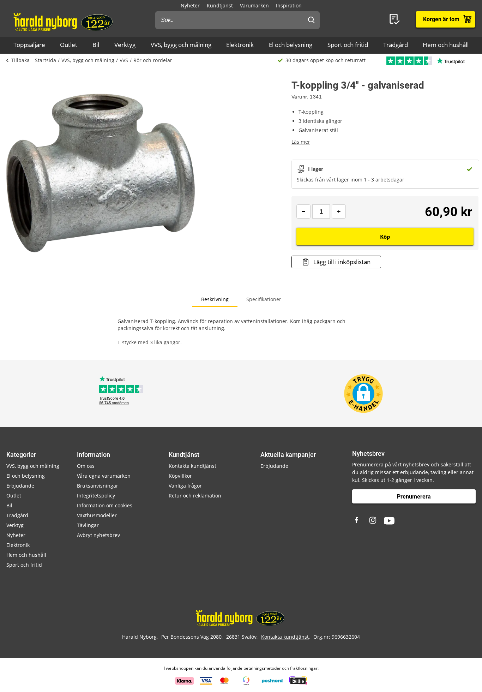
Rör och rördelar (152, 60)
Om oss (86, 466)
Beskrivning (215, 299)
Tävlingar (88, 525)
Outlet (68, 45)
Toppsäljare (29, 45)
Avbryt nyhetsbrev (98, 535)
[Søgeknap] (311, 20)
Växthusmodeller (97, 515)
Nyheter (190, 5)
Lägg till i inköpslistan (341, 262)
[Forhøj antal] (339, 211)
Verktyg (124, 45)
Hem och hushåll (446, 45)
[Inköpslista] (395, 19)
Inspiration (289, 5)
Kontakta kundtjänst (192, 466)
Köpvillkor (180, 475)
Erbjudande (20, 485)
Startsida (45, 60)
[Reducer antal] (303, 211)
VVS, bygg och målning (181, 45)
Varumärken (254, 5)
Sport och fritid (347, 45)
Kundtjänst (220, 5)
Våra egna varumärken (104, 475)
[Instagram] (373, 520)
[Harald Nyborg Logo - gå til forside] (64, 22)
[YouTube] (389, 520)
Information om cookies (104, 505)
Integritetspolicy (96, 495)
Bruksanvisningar (97, 485)
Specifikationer (263, 299)
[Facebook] (357, 520)
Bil (95, 45)
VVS (124, 60)
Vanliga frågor (185, 485)
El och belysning (290, 45)
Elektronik (240, 45)
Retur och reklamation (195, 495)
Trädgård (395, 45)
